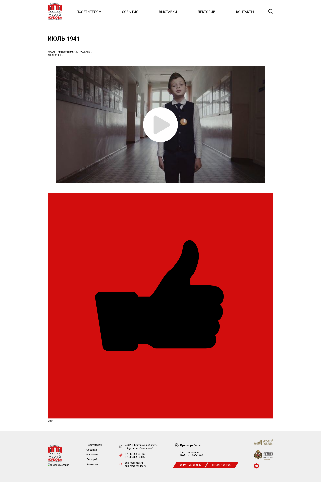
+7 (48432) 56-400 (135, 453)
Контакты (245, 12)
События (130, 12)
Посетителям (88, 12)
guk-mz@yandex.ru (135, 465)
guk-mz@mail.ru (134, 462)
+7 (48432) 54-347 (135, 457)
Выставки (168, 12)
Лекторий (206, 12)
